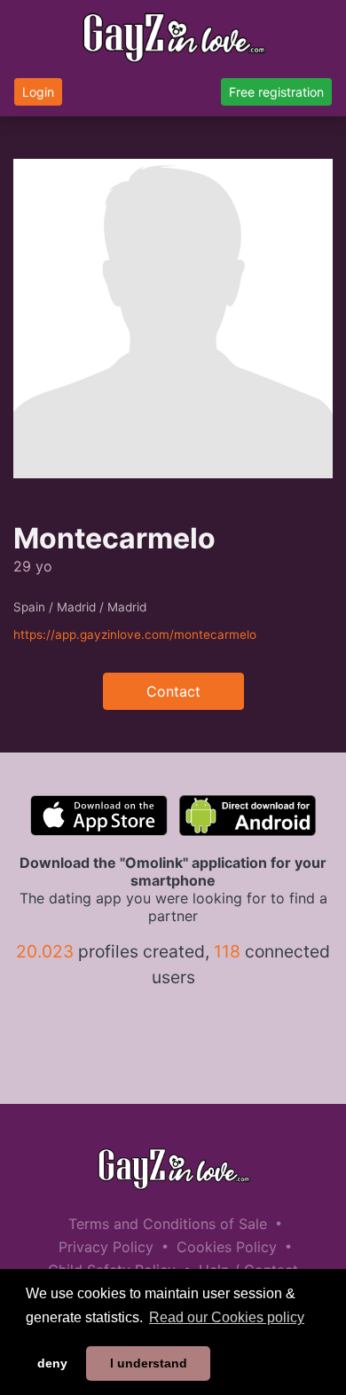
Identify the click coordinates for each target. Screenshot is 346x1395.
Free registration (276, 91)
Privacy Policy (106, 1247)
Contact (173, 691)
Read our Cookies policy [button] (226, 1317)
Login (38, 91)
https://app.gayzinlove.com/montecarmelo (134, 634)
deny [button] (52, 1363)
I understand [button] (148, 1363)
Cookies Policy (227, 1247)
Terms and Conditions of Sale (167, 1224)
